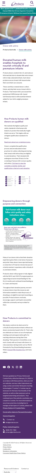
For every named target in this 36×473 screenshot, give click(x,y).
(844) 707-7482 (11, 430)
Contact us (25, 469)
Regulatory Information (10, 451)
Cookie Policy (20, 408)
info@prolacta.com (12, 422)
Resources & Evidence (11, 469)
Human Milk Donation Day (16, 350)
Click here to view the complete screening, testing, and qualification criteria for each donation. (17, 165)
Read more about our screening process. (17, 142)
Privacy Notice (8, 408)
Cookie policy (7, 449)
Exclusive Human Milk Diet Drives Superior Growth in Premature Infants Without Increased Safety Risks (18, 11)
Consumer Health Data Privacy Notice (14, 453)
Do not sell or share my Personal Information (17, 412)
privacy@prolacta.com (13, 432)
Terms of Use (7, 445)
